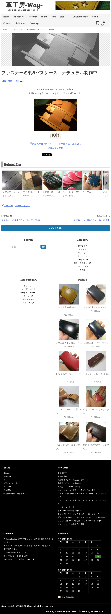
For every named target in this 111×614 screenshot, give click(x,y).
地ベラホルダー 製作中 (14, 559)
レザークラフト (22, 205)
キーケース (82, 256)
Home (6, 17)
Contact (7, 23)
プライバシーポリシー (13, 483)
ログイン (104, 25)
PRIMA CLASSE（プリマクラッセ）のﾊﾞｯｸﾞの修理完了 (27, 539)
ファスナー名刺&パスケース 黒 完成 (20, 220)
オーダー (8, 205)
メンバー (7, 487)
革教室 (82, 270)
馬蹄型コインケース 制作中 (69, 483)
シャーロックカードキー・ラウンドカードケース (78, 490)
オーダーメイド (28, 289)
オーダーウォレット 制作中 (69, 510)
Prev (5, 172)
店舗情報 (7, 490)
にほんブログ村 (55, 148)
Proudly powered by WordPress (62, 611)
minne (44, 17)
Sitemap (34, 23)
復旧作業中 (62, 476)
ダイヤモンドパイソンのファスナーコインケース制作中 (81, 517)
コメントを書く (55, 228)
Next (106, 172)
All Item (17, 17)
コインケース (82, 266)
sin (23, 81)
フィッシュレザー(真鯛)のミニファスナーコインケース (81, 521)
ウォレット (82, 253)
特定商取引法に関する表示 (15, 493)
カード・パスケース (28, 292)
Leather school (80, 17)
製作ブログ (82, 246)
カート (6, 480)
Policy (19, 23)
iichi (53, 17)
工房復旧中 (62, 473)
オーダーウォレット (66, 507)
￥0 (97, 25)
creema (33, 17)
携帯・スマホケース (82, 263)
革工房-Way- (24, 4)
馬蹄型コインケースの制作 (69, 487)
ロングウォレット (11, 552)
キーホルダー (82, 259)
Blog (62, 17)
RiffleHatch (97, 611)
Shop (95, 17)
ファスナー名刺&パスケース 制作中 (92, 220)
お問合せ (7, 476)
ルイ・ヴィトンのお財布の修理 (71, 524)
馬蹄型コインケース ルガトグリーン (73, 480)
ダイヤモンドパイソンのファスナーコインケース (78, 514)
